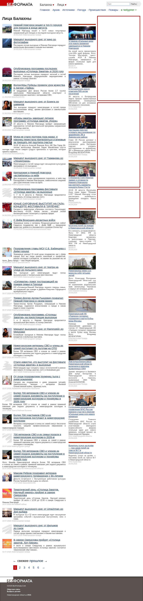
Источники (68, 10)
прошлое (36, 561)
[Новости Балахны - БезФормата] (17, 3)
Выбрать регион (13, 591)
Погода (81, 10)
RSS (29, 595)
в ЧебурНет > (129, 10)
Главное (45, 10)
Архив (56, 10)
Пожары (113, 10)
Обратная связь (13, 589)
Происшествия (97, 10)
